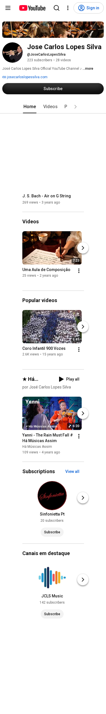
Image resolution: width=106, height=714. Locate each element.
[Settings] (67, 8)
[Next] (82, 248)
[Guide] (8, 8)
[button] (75, 106)
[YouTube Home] (32, 8)
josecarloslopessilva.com (26, 77)
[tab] (29, 106)
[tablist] (53, 106)
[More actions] (79, 270)
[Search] (56, 8)
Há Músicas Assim (37, 447)
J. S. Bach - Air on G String (46, 196)
